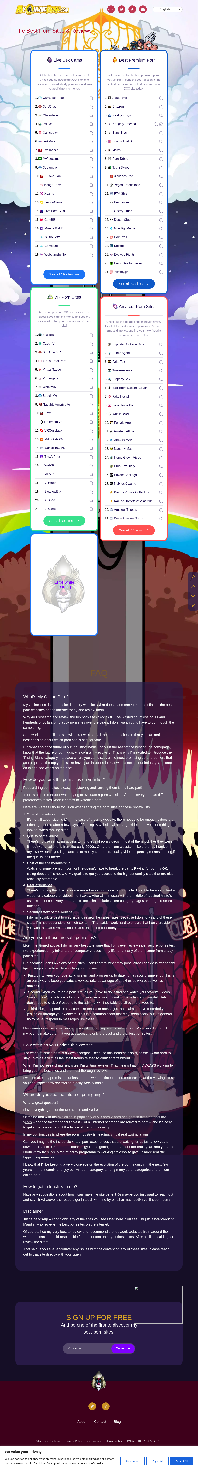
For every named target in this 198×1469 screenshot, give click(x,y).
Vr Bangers (50, 378)
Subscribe (123, 1348)
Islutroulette (52, 237)
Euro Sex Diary (124, 466)
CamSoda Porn (53, 97)
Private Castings (125, 475)
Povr (47, 413)
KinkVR (49, 500)
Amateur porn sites (136, 306)
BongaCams (52, 185)
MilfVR (49, 474)
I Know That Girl (123, 141)
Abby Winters (123, 440)
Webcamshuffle (55, 254)
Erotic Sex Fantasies (128, 263)
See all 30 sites (61, 521)
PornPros (120, 237)
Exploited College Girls (128, 344)
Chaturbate (50, 115)
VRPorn (48, 334)
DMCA (130, 1440)
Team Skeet (120, 167)
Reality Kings (121, 115)
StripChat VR (52, 352)
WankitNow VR (54, 448)
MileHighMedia (124, 228)
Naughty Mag (123, 448)
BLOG (111, 9)
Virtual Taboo (52, 369)
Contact (100, 1422)
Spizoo (119, 245)
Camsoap (51, 245)
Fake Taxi (119, 361)
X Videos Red (123, 176)
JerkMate (49, 141)
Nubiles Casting (125, 483)
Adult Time (119, 97)
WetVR (49, 465)
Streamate (50, 167)
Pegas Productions (127, 185)
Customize (132, 1461)
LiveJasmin (50, 150)
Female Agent (123, 422)
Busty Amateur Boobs (129, 518)
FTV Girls (120, 193)
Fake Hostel (120, 396)
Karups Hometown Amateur (133, 501)
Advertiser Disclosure (48, 1440)
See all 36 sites (131, 530)
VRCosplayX (53, 430)
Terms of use (94, 1440)
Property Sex (121, 379)
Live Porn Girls (54, 211)
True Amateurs (122, 370)
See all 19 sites (61, 274)
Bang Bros (119, 132)
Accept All (182, 1461)
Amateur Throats (125, 509)
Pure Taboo (120, 158)
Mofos (116, 150)
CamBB (49, 219)
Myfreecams (51, 158)
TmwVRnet (52, 456)
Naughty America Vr (56, 404)
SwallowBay (53, 491)
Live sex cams (67, 60)
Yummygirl (121, 272)
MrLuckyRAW (53, 439)
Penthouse (121, 202)
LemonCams (53, 202)
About (81, 1422)
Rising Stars (33, 758)
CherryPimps (123, 211)
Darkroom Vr (52, 422)
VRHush (50, 482)
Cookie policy (114, 1440)
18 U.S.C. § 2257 (148, 1440)
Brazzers (118, 106)
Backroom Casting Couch (130, 387)
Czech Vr (49, 343)
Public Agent (121, 353)
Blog (117, 1422)
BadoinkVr (50, 395)
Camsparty (50, 132)
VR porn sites (67, 297)
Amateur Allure (124, 431)
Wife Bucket (120, 414)
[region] (99, 1457)
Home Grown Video (127, 457)
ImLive (47, 124)
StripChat (49, 106)
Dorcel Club (122, 219)
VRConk (50, 509)
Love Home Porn (124, 405)
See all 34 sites (131, 284)
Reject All (157, 1461)
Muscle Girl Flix (55, 228)
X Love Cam (52, 176)
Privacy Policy (73, 1440)
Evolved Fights (124, 254)
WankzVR (49, 387)
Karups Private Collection (131, 492)
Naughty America (124, 124)
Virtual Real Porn (54, 361)
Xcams (49, 193)
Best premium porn (137, 60)
